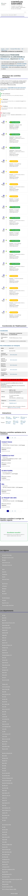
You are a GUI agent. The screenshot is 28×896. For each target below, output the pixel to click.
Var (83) (3, 827)
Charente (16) (5, 652)
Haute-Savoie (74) (6, 803)
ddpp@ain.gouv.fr (13, 403)
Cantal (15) (4, 650)
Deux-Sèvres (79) (5, 815)
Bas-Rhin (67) (5, 785)
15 (15, 437)
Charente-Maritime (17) (7, 655)
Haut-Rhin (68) (5, 788)
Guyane (3, 576)
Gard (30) (4, 691)
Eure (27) (4, 677)
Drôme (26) (4, 675)
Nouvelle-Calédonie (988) (7, 886)
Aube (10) (4, 637)
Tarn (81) (4, 820)
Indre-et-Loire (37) (6, 709)
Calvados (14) (5, 647)
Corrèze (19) (4, 660)
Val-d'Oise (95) (5, 857)
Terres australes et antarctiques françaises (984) (12, 879)
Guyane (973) (5, 864)
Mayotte (3, 591)
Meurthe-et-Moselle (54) (7, 753)
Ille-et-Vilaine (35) (5, 704)
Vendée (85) (4, 832)
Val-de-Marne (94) (6, 854)
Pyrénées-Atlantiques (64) (7, 778)
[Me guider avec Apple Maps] (24, 422)
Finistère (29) (5, 684)
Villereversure (4, 59)
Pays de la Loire (5, 602)
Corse (3, 569)
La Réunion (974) (5, 866)
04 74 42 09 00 (12, 400)
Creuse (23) (4, 667)
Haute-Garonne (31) (6, 694)
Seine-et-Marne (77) (6, 810)
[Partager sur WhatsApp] (9, 417)
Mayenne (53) (5, 748)
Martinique (4, 588)
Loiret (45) (4, 729)
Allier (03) (4, 620)
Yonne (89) (4, 842)
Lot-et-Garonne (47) (6, 734)
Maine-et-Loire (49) (6, 739)
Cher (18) (4, 657)
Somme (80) (4, 817)
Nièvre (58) (4, 763)
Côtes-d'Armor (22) (6, 665)
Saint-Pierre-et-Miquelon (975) (8, 869)
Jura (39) (4, 714)
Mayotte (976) (5, 871)
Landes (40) (4, 716)
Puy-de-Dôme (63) (6, 775)
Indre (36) (4, 706)
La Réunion (4, 586)
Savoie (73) (4, 800)
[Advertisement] (14, 32)
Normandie (4, 593)
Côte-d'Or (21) (5, 662)
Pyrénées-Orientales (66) (7, 783)
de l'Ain (21, 59)
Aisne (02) (4, 617)
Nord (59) (4, 765)
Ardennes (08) (5, 632)
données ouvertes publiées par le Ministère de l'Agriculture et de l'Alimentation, (13, 65)
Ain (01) (3, 615)
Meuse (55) (4, 755)
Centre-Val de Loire (6, 562)
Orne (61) (4, 770)
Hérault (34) (4, 701)
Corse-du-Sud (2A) (6, 686)
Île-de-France (5, 583)
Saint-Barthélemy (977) (7, 874)
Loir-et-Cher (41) (5, 719)
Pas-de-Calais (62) (6, 773)
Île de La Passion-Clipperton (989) (9, 889)
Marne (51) (4, 744)
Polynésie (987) (5, 884)
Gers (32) (4, 696)
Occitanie (4, 600)
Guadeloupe (4, 574)
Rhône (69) (4, 790)
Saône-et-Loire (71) (6, 795)
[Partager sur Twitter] (16, 417)
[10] (20, 438)
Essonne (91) (5, 847)
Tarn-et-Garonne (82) (6, 824)
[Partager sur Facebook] (24, 417)
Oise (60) (4, 768)
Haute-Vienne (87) (6, 837)
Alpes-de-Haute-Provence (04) (8, 622)
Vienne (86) (4, 834)
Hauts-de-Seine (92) (6, 849)
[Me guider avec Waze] (9, 422)
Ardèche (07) (4, 630)
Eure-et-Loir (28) (5, 680)
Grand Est (4, 571)
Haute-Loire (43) (5, 724)
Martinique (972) (5, 862)
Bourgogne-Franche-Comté (7, 557)
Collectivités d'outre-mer (7, 565)
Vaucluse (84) (5, 829)
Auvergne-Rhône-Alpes (7, 555)
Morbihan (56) (5, 758)
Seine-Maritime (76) (6, 807)
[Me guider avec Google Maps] (16, 422)
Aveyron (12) (4, 642)
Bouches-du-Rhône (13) (7, 645)
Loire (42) (4, 721)
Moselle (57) (4, 760)
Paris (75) (4, 805)
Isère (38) (4, 711)
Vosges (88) (4, 839)
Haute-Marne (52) (5, 746)
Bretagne (4, 560)
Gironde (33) (4, 699)
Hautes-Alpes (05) (6, 625)
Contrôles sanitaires (17, 3)
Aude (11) (4, 640)
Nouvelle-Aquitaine (6, 597)
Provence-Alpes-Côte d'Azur (8, 605)
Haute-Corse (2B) (5, 689)
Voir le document (13, 354)
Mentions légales (14, 893)
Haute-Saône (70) (5, 793)
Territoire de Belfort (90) (7, 844)
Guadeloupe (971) (6, 859)
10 (12, 437)
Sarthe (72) (4, 798)
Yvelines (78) (4, 812)
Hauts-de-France (5, 579)
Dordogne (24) (5, 670)
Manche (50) (4, 741)
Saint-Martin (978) (6, 876)
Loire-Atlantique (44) (6, 726)
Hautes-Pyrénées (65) (6, 780)
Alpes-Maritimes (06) (6, 627)
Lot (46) (3, 731)
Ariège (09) (4, 635)
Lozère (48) (4, 736)
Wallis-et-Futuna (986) (6, 881)
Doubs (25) (4, 672)
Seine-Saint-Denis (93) (6, 852)
